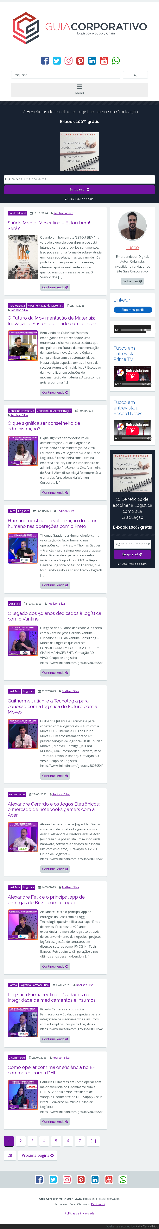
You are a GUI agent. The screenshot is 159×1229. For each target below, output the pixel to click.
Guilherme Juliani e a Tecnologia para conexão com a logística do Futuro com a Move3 (52, 706)
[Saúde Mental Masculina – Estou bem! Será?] (23, 257)
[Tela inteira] (151, 384)
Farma (13, 985)
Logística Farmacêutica (34, 985)
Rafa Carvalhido (147, 1226)
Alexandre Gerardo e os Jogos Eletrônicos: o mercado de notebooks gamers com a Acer (54, 809)
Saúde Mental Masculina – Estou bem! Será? (49, 225)
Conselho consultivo (21, 411)
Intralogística (17, 305)
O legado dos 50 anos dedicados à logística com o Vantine (54, 616)
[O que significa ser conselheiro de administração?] (23, 450)
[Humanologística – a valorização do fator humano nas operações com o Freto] (23, 548)
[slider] (148, 330)
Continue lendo (53, 287)
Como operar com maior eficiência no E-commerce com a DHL (51, 1070)
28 (10, 1155)
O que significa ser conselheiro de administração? (44, 426)
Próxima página (36, 1155)
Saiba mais (131, 281)
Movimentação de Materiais (45, 305)
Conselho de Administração (54, 411)
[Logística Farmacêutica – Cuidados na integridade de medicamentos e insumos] (23, 1022)
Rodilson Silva (19, 310)
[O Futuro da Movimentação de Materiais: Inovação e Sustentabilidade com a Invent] (23, 345)
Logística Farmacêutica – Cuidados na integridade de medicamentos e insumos (52, 997)
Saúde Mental (17, 213)
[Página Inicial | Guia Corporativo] (79, 28)
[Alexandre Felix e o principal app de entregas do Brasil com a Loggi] (23, 924)
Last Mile (14, 691)
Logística (23, 511)
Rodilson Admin (63, 213)
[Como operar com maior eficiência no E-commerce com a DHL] (23, 1094)
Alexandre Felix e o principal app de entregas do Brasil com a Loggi (46, 899)
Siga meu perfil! (132, 310)
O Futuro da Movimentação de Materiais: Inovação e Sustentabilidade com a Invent (53, 320)
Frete (12, 511)
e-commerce (17, 794)
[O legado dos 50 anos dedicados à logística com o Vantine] (23, 640)
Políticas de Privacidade (79, 1213)
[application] (132, 329)
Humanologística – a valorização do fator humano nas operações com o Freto (52, 523)
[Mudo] (148, 384)
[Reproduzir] (116, 330)
